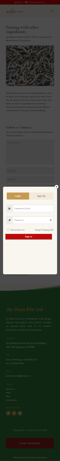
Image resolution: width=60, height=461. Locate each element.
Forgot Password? (44, 229)
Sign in (28, 236)
